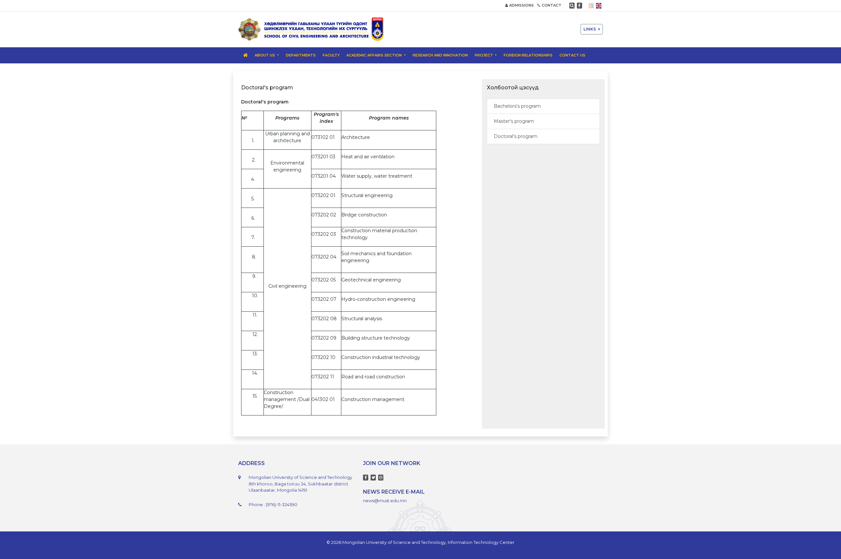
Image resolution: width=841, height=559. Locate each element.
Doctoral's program (515, 136)
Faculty (331, 55)
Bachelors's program (517, 106)
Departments (301, 55)
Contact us (572, 55)
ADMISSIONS (521, 5)
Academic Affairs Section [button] (374, 55)
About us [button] (265, 55)
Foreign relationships (528, 55)
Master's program (514, 121)
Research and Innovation (440, 55)
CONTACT (551, 5)
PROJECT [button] (484, 55)
